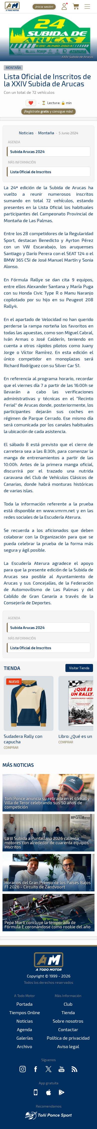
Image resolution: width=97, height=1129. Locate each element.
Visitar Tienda (79, 668)
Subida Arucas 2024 (27, 151)
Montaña (13, 68)
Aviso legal (68, 1046)
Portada (24, 1004)
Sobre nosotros (68, 1021)
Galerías (24, 1038)
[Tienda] (76, 7)
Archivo (24, 1046)
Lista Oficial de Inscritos (30, 171)
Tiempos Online (24, 1012)
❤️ (30, 102)
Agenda (24, 1029)
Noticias (26, 132)
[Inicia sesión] (64, 8)
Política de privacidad (68, 1038)
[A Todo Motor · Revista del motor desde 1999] (12, 10)
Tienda (12, 668)
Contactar (68, 1029)
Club (68, 1004)
